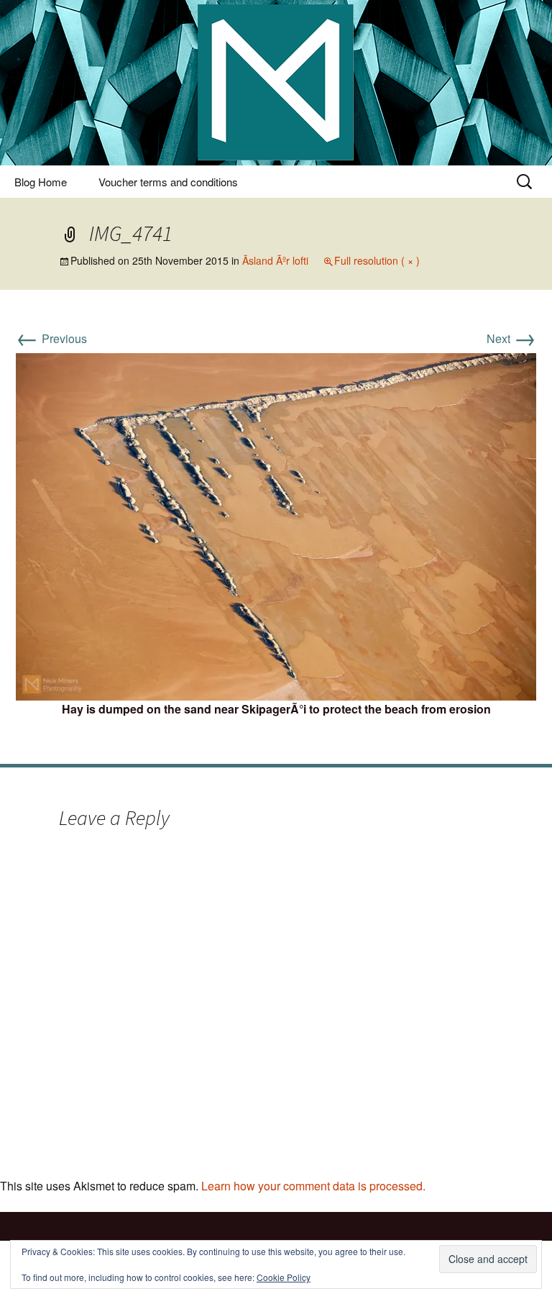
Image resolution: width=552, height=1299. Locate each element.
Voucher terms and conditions (168, 181)
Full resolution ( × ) (377, 260)
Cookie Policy (283, 1277)
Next (511, 338)
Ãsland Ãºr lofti (275, 260)
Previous (51, 338)
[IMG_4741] (276, 525)
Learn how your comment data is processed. (313, 1185)
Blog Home (40, 181)
